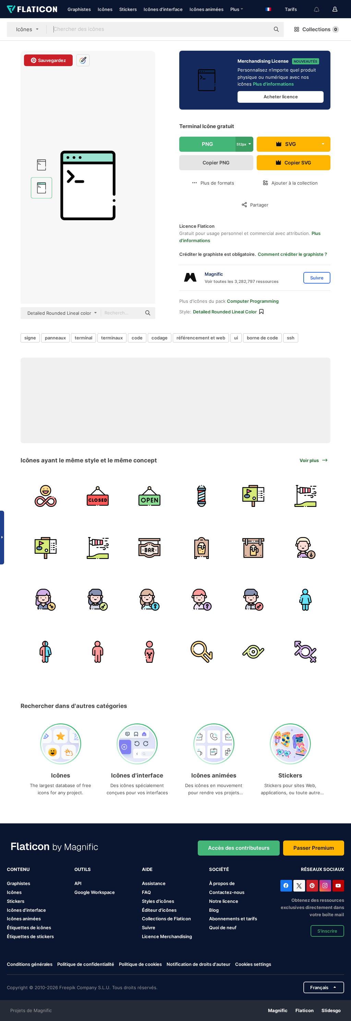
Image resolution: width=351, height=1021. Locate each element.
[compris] (46, 496)
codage (160, 337)
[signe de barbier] (202, 496)
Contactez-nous (226, 892)
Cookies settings (253, 964)
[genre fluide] (305, 651)
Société (219, 869)
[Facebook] (286, 886)
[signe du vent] (305, 496)
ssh (290, 337)
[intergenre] (202, 651)
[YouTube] (338, 886)
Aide (147, 869)
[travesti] (46, 600)
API (78, 883)
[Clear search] (261, 29)
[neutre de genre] (305, 548)
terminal (83, 337)
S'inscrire (327, 931)
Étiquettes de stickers (30, 936)
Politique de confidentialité (85, 964)
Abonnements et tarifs (233, 918)
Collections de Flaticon (166, 918)
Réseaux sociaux (322, 869)
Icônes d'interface (163, 9)
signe (30, 337)
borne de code (262, 337)
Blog (214, 910)
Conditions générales (29, 964)
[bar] (149, 548)
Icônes (105, 9)
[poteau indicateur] (253, 496)
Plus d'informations (273, 84)
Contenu (18, 869)
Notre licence (223, 901)
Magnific (278, 1010)
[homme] (253, 600)
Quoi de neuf (223, 927)
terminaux (112, 337)
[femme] (149, 600)
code (137, 337)
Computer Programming (253, 301)
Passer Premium (313, 848)
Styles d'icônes (158, 901)
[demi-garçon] (98, 600)
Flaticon (304, 1010)
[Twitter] (299, 886)
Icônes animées (206, 9)
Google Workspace (94, 892)
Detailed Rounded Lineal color (225, 311)
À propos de (222, 883)
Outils (82, 869)
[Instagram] (325, 886)
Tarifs (291, 9)
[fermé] (98, 496)
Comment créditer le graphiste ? (292, 254)
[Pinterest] (312, 886)
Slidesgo (331, 1010)
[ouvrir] (149, 496)
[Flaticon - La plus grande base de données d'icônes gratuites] (32, 9)
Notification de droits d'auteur (198, 964)
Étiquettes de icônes (29, 927)
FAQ (146, 892)
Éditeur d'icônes (159, 910)
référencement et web (201, 337)
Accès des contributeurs (238, 848)
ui (236, 337)
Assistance (154, 883)
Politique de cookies (140, 964)
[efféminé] (253, 651)
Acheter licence (281, 96)
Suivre (148, 927)
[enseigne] (202, 548)
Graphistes (79, 9)
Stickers (128, 9)
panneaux (55, 337)
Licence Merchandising (167, 936)
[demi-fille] (202, 600)
